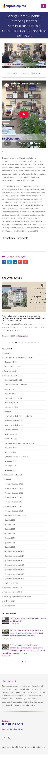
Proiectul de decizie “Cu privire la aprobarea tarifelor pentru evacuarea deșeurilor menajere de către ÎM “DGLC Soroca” (23, 318)
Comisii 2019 (11, 448)
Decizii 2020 (10, 394)
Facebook (4, 262)
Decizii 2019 (10, 389)
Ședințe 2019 (11, 461)
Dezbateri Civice (11, 362)
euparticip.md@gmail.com (14, 729)
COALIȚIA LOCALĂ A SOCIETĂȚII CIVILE (18, 357)
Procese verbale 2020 (14, 425)
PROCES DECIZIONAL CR (13, 475)
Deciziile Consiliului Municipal (16, 385)
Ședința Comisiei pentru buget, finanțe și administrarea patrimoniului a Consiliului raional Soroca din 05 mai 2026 (26, 633)
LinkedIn (15, 262)
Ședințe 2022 (10, 529)
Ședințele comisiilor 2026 (14, 579)
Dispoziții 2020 (12, 407)
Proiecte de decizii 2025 (14, 506)
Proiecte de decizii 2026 (14, 511)
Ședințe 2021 (11, 470)
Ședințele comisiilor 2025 (14, 574)
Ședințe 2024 (10, 538)
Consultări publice (10, 371)
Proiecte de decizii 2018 (13, 588)
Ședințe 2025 (10, 542)
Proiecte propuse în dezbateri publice (18, 596)
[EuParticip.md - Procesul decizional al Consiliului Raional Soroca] (14, 6)
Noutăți (8, 412)
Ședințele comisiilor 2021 (14, 556)
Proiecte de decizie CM (13, 430)
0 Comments (23, 336)
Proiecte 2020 (11, 439)
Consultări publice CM (13, 380)
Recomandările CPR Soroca (15, 515)
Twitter (9, 262)
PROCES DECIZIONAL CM (13, 375)
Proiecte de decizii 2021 (14, 488)
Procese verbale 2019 (14, 421)
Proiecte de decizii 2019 (13, 592)
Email (25, 262)
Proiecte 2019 (11, 434)
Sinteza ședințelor (12, 583)
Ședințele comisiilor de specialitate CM (19, 443)
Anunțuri (7, 353)
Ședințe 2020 (11, 466)
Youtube (9, 738)
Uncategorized (9, 606)
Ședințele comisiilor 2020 (14, 551)
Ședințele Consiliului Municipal (16, 457)
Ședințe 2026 (10, 547)
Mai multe (30, 705)
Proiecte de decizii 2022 (14, 493)
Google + (20, 262)
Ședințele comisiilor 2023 (14, 565)
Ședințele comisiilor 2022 (14, 560)
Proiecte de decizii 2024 (14, 502)
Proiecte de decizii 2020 (14, 484)
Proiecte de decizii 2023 (14, 497)
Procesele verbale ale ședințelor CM (18, 416)
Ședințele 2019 (9, 601)
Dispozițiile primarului (13, 398)
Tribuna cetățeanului (13, 366)
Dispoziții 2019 (12, 402)
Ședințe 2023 (10, 533)
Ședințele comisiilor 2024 (14, 569)
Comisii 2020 (11, 452)
